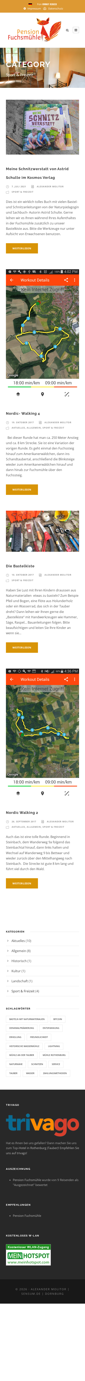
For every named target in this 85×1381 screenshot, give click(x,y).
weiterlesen (21, 248)
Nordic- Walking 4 (23, 413)
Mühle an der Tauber (21, 1055)
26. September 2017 (24, 821)
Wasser (30, 1073)
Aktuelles (18, 427)
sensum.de (31, 1294)
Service (56, 1064)
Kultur (16, 971)
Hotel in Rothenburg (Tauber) (38, 1148)
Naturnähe (16, 1064)
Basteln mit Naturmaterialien (27, 1019)
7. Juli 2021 (19, 186)
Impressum (34, 8)
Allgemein (34, 427)
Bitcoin (57, 1019)
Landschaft (19, 981)
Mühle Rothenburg (54, 1055)
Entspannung (51, 1027)
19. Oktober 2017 (23, 422)
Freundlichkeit (39, 1037)
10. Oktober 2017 (23, 574)
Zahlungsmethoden (55, 1073)
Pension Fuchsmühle (27, 1180)
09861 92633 (49, 4)
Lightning (54, 1046)
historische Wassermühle (24, 1046)
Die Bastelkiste (20, 566)
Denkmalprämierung (21, 1027)
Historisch (19, 961)
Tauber (13, 1073)
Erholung (15, 1037)
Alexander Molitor (50, 186)
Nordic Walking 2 (22, 813)
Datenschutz (55, 8)
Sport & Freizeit (22, 191)
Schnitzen (37, 1064)
